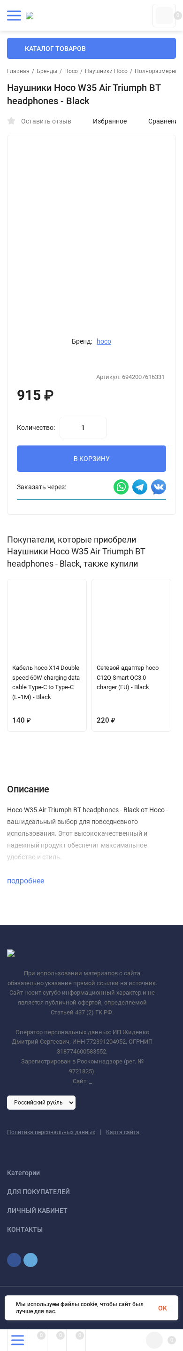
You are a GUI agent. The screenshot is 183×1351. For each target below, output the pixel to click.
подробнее (26, 880)
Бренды (47, 71)
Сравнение (165, 121)
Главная (18, 71)
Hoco (71, 71)
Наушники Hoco (106, 71)
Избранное (110, 121)
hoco (104, 341)
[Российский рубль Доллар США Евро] (41, 1102)
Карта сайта (122, 1132)
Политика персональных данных (51, 1132)
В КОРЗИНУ (92, 458)
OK (162, 1308)
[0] (164, 15)
